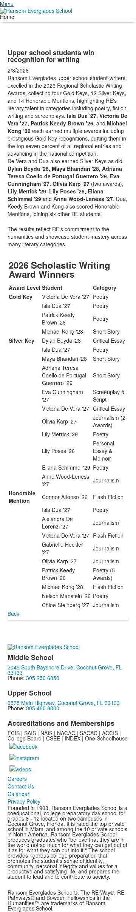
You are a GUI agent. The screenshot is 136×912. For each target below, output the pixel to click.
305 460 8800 (42, 708)
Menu (7, 4)
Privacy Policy (24, 801)
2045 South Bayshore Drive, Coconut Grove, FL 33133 (65, 669)
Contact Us (21, 786)
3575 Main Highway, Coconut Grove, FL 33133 (64, 702)
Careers (17, 778)
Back (13, 613)
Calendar (18, 794)
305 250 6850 (42, 678)
